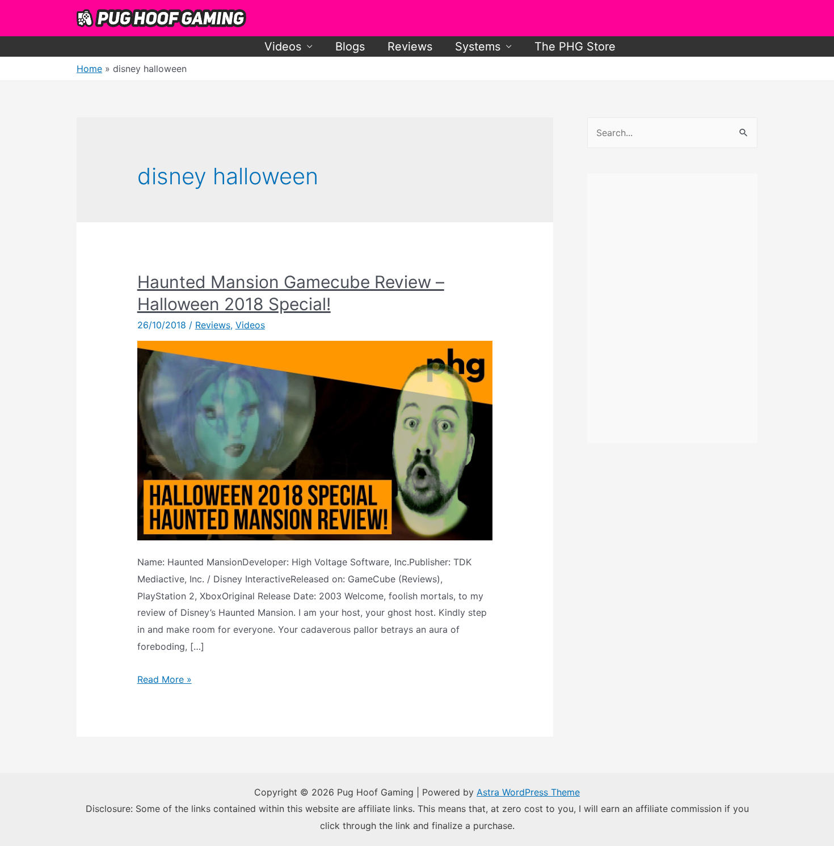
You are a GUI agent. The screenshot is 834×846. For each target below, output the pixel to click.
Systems (477, 46)
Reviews (409, 46)
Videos (282, 46)
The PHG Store (575, 46)
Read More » (164, 679)
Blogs (350, 46)
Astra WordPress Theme (528, 792)
